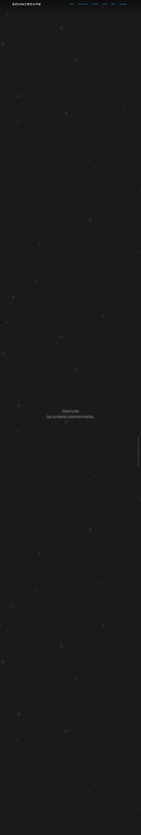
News (105, 4)
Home (71, 4)
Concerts (95, 4)
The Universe (83, 4)
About (113, 4)
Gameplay (123, 4)
